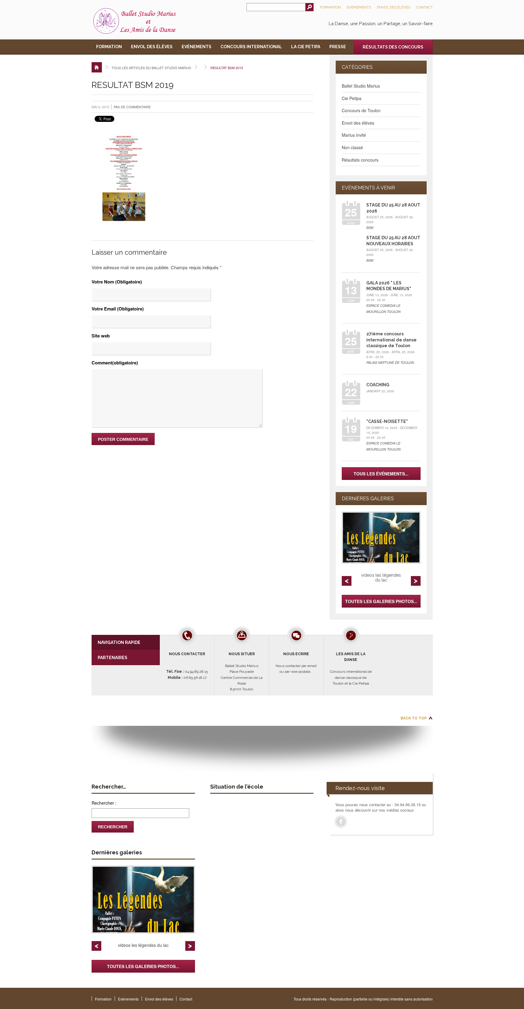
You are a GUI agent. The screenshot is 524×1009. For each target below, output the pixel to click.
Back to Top (414, 718)
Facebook (340, 821)
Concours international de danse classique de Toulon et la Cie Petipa (351, 669)
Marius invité (354, 135)
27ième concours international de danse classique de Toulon (391, 339)
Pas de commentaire (132, 106)
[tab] (126, 642)
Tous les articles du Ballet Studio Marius (151, 67)
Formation (330, 7)
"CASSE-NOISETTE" (387, 421)
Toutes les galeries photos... (381, 601)
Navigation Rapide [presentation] (119, 642)
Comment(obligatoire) (115, 362)
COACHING (377, 384)
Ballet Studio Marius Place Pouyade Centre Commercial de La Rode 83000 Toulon (242, 671)
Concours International (251, 46)
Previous (346, 581)
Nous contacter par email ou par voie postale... (296, 663)
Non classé (352, 147)
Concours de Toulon (361, 110)
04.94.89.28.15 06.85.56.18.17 (187, 666)
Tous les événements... (381, 474)
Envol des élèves (393, 7)
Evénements (359, 7)
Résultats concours (360, 160)
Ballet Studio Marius (361, 86)
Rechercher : (104, 803)
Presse (337, 46)
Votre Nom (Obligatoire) (117, 281)
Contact (424, 7)
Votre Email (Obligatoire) (118, 308)
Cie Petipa (351, 98)
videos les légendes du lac (381, 578)
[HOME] (97, 67)
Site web (101, 335)
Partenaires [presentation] (112, 657)
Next (416, 581)
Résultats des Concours (393, 47)
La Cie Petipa (305, 46)
